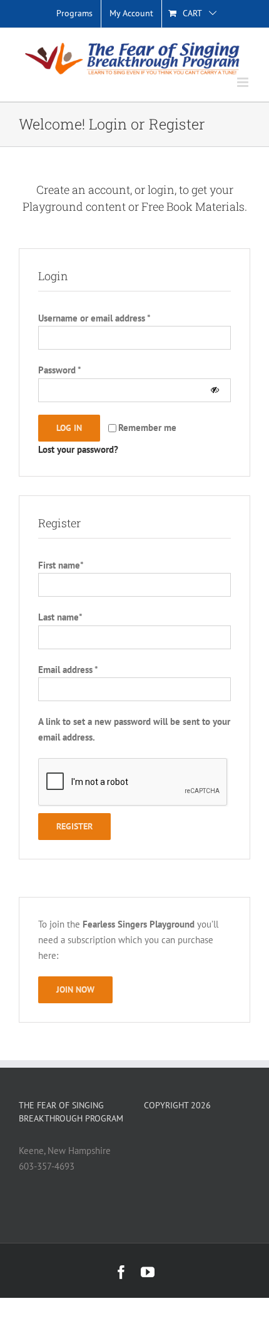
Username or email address (94, 318)
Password (59, 370)
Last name (60, 617)
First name (60, 565)
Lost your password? (78, 449)
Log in (69, 427)
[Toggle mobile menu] (243, 82)
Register (74, 826)
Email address (68, 670)
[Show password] (215, 390)
